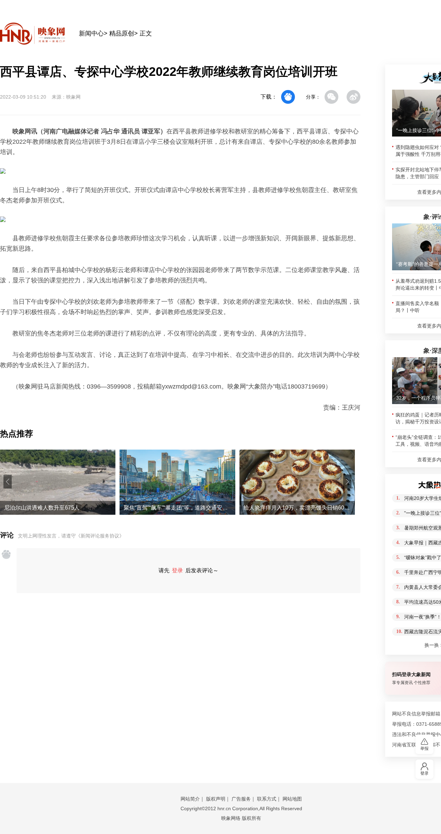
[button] (7, 482)
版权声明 (215, 799)
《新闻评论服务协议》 (100, 536)
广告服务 (241, 799)
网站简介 (190, 799)
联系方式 (266, 799)
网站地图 (292, 799)
